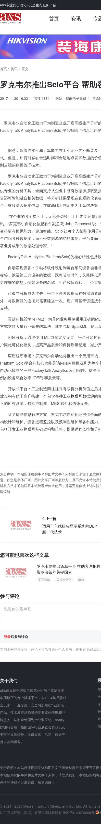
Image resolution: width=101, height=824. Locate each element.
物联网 (76, 396)
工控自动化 (64, 579)
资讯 (76, 18)
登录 (7, 636)
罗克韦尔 (44, 579)
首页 (54, 18)
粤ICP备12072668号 (78, 812)
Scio (81, 579)
